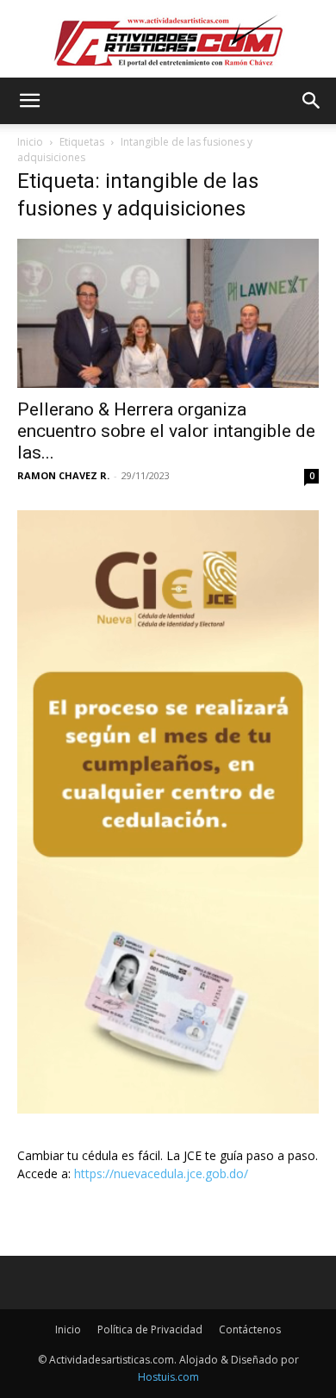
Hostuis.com (168, 1377)
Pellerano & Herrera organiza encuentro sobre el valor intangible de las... (166, 431)
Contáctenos (250, 1329)
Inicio (30, 141)
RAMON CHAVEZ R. (63, 475)
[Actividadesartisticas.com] (168, 40)
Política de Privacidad (149, 1329)
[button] (29, 101)
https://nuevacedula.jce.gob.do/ (161, 1173)
